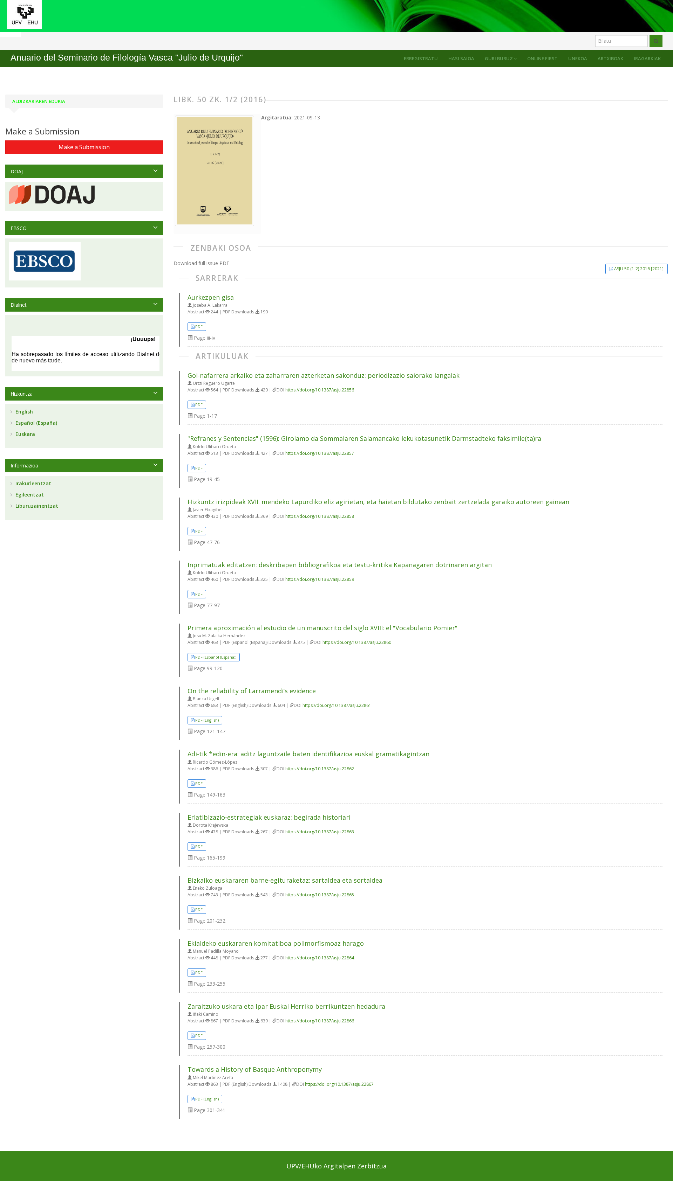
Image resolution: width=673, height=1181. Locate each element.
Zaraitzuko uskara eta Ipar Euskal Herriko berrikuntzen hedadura (286, 1006)
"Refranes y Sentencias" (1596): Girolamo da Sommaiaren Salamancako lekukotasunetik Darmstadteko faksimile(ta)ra (364, 438)
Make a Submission (84, 147)
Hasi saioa (461, 58)
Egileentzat (29, 494)
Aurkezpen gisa (211, 297)
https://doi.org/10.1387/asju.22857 (319, 453)
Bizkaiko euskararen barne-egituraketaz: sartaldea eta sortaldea (285, 880)
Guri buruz (499, 58)
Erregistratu (421, 58)
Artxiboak (610, 58)
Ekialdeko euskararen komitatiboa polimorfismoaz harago (276, 943)
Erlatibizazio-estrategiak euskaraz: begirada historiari (269, 817)
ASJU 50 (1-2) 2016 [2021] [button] (639, 269)
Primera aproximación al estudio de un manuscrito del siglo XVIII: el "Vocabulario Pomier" (322, 628)
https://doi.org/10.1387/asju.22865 (319, 895)
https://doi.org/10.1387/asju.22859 (319, 579)
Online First (542, 58)
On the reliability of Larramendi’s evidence (252, 691)
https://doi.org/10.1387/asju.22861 (336, 705)
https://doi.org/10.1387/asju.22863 (319, 832)
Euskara (24, 434)
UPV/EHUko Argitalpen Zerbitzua (336, 1166)
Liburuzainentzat (36, 505)
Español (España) (35, 422)
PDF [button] (199, 326)
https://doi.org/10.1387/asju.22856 (319, 390)
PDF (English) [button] (207, 720)
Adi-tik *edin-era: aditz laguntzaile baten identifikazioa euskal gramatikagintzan (308, 754)
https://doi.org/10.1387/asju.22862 (319, 769)
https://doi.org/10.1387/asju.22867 (339, 1084)
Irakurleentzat (32, 483)
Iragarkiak (647, 58)
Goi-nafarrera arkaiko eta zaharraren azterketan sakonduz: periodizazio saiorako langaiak (324, 375)
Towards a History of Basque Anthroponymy (255, 1069)
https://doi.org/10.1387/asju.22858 (319, 516)
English (23, 411)
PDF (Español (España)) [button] (215, 657)
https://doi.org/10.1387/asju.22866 (319, 1021)
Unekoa (577, 58)
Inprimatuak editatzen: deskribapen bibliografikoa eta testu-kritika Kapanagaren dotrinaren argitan (340, 565)
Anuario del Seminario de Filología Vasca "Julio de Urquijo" (127, 57)
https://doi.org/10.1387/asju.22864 (319, 958)
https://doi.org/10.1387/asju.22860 (356, 642)
